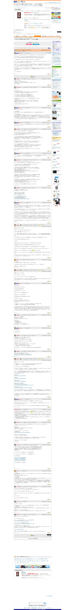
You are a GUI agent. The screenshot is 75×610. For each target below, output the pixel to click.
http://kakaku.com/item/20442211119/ (20, 378)
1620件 (28, 129)
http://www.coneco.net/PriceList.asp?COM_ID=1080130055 (23, 387)
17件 (36, 87)
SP (17, 558)
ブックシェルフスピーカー (37, 25)
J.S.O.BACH (17, 514)
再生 (27, 559)
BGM (44, 558)
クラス (25, 559)
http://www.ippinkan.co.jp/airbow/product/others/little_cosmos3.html (24, 523)
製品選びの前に (55, 70)
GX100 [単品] (23, 51)
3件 (36, 486)
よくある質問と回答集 (56, 75)
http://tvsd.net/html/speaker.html (19, 193)
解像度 (42, 558)
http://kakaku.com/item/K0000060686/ (20, 458)
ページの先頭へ (48, 595)
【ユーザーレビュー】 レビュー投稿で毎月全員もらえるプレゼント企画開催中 (56, 58)
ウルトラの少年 (18, 486)
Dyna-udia (17, 270)
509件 (28, 486)
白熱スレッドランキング (56, 124)
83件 (36, 129)
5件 (35, 335)
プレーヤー (38, 559)
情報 (29, 559)
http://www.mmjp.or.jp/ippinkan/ (19, 529)
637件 (37, 270)
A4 (19, 559)
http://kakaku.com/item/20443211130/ (20, 375)
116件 (27, 514)
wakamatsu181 (18, 87)
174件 (28, 87)
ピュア (37, 558)
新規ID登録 (50, 2)
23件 (36, 422)
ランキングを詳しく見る (57, 174)
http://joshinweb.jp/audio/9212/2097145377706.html (22, 198)
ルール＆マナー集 (55, 134)
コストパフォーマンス (25, 562)
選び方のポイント (55, 71)
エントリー (34, 558)
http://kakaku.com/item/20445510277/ (20, 459)
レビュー (32, 577)
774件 (27, 422)
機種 (30, 558)
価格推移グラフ (36, 12)
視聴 (27, 558)
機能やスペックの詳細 (56, 74)
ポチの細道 (17, 315)
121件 (27, 335)
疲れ (21, 558)
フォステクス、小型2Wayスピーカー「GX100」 (36, 23)
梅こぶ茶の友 (17, 129)
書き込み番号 (55, 44)
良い (39, 558)
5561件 (28, 270)
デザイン (47, 558)
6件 (27, 409)
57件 (29, 53)
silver (41, 559)
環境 (17, 559)
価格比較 (24, 577)
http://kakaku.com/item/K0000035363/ (20, 381)
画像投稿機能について (56, 133)
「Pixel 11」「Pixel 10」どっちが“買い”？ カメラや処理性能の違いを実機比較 (56, 103)
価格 (15, 559)
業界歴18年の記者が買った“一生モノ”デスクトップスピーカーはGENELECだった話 (56, 115)
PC (59, 81)
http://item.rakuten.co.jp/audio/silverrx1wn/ (21, 384)
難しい (18, 562)
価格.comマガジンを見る (57, 120)
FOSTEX (19, 51)
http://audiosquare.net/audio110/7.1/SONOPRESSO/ (22, 432)
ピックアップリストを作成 (56, 22)
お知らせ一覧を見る (58, 64)
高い (21, 559)
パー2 (60, 88)
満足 (20, 562)
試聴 (15, 558)
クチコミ (37, 577)
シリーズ (44, 559)
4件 (34, 259)
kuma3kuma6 (18, 409)
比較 (23, 559)
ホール (32, 559)
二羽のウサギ (17, 422)
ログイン (47, 2)
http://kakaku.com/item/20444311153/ (20, 460)
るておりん (17, 501)
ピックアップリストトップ (57, 89)
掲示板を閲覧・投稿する (56, 132)
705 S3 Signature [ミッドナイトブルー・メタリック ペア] (56, 148)
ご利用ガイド (59, 2)
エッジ (16, 562)
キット (35, 559)
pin (46, 559)
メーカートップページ (27, 21)
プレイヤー (24, 558)
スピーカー (29, 25)
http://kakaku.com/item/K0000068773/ (20, 457)
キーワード (54, 43)
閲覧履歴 (55, 2)
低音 (19, 558)
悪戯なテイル (20, 53)
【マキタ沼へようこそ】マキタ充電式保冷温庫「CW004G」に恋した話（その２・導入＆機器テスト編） (56, 109)
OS (28, 558)
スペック (28, 577)
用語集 (54, 76)
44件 (26, 259)
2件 (26, 501)
